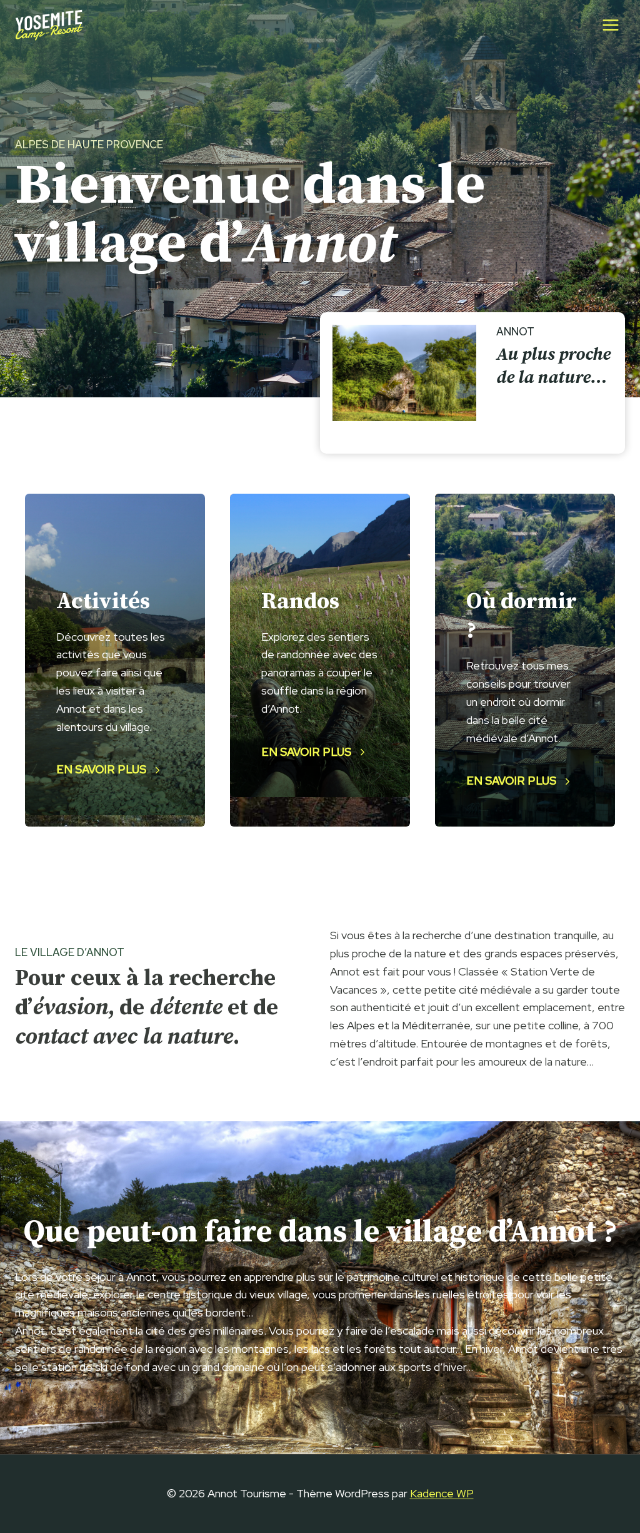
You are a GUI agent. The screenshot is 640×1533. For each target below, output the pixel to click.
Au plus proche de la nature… (553, 366)
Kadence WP (442, 1493)
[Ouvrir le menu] (610, 25)
